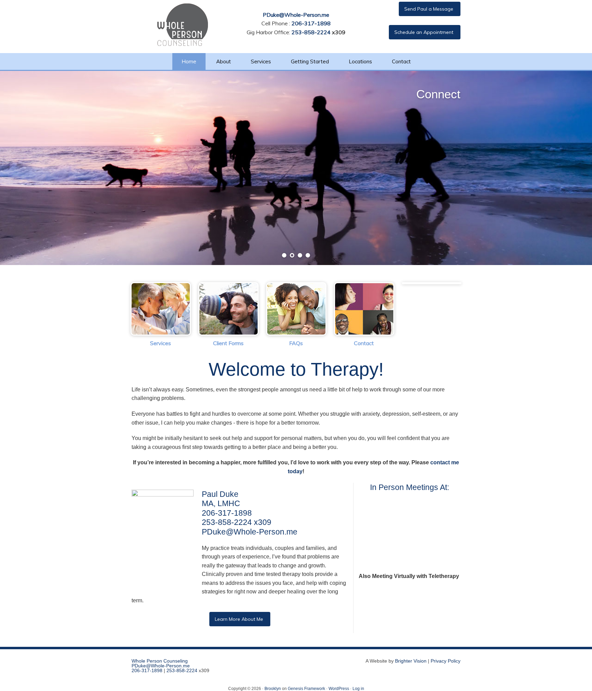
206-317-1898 (311, 23)
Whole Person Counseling (160, 661)
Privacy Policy (445, 661)
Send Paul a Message (428, 9)
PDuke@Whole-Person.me (296, 14)
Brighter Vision (411, 661)
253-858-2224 (311, 32)
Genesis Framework (306, 688)
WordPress (339, 688)
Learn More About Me (239, 619)
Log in (358, 688)
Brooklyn (272, 688)
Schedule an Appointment (423, 32)
